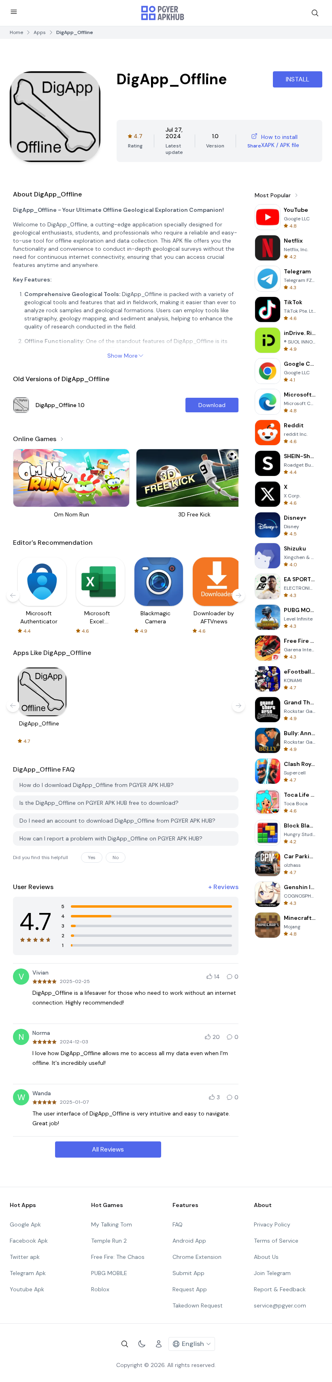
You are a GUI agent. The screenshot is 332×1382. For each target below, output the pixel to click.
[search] (315, 13)
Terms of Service (276, 1240)
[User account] (158, 1344)
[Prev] (12, 595)
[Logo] (162, 13)
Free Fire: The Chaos (118, 1256)
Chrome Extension (196, 1256)
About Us (266, 1256)
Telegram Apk (28, 1273)
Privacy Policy (272, 1224)
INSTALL (297, 79)
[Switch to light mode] (141, 1344)
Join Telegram (272, 1273)
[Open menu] (14, 12)
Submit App (188, 1273)
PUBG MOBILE (109, 1273)
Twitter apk (25, 1256)
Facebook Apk (29, 1240)
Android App (189, 1240)
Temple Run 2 (109, 1240)
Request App (189, 1289)
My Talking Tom (111, 1224)
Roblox (100, 1289)
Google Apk (25, 1224)
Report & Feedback (280, 1289)
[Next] (238, 595)
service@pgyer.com (280, 1305)
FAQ (177, 1224)
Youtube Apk (27, 1289)
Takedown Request (197, 1305)
